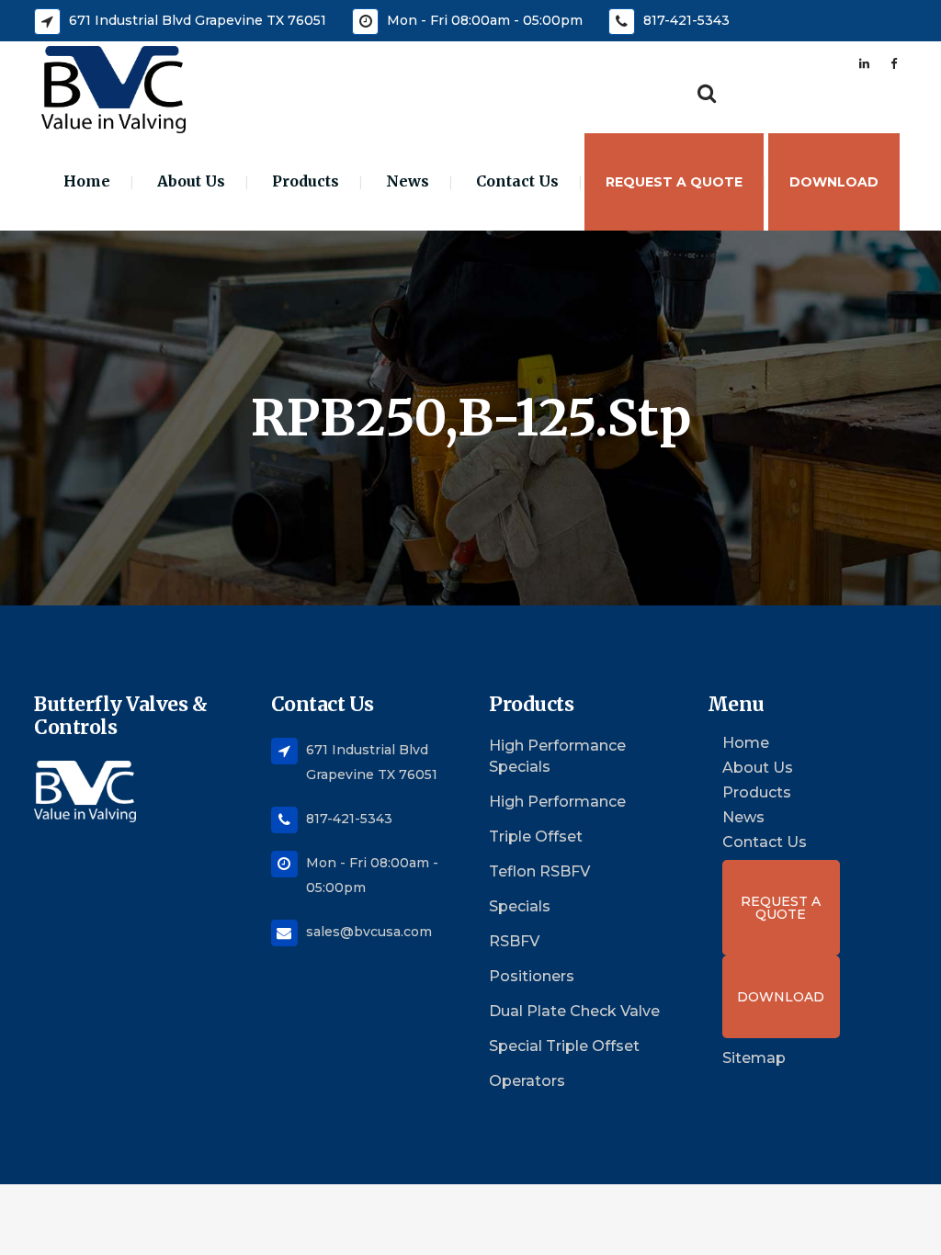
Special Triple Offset (564, 1046)
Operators (527, 1081)
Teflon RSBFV (539, 871)
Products (756, 793)
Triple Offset (536, 836)
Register (761, 63)
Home (745, 743)
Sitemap (754, 1058)
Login (818, 63)
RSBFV (514, 941)
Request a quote (781, 907)
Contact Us (764, 842)
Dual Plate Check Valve (574, 1011)
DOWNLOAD (780, 997)
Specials (519, 906)
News (743, 817)
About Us (757, 768)
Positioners (531, 976)
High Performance (557, 801)
